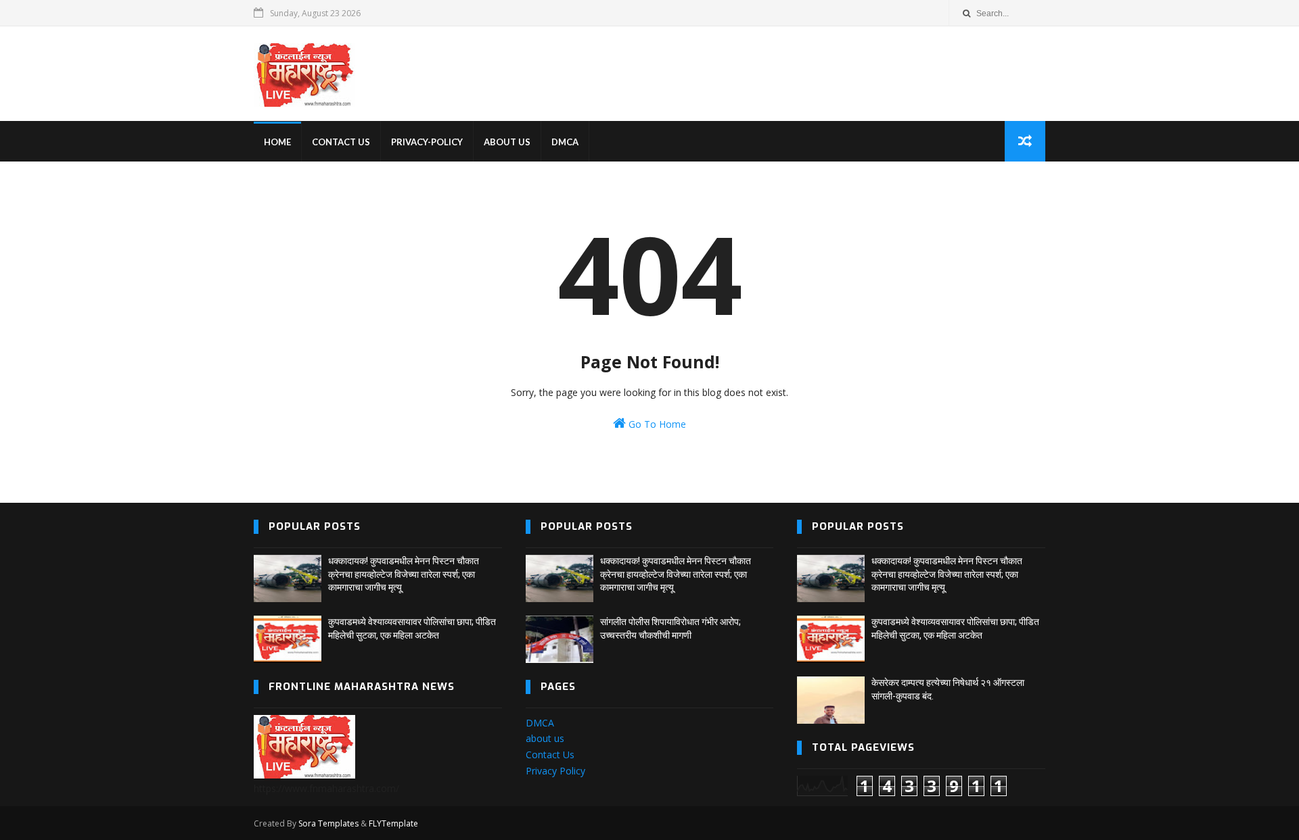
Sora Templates (328, 823)
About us (507, 142)
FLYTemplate (393, 823)
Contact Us (550, 754)
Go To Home (656, 424)
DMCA (564, 142)
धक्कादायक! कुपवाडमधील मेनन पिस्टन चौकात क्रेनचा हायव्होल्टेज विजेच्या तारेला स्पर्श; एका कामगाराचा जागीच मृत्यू (403, 574)
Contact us (341, 142)
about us (545, 738)
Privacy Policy (555, 770)
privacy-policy (427, 142)
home (277, 142)
